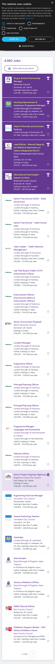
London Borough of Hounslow (27, 252)
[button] (27, 46)
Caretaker (18, 537)
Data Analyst (20, 558)
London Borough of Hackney (27, 205)
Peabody (18, 129)
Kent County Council (23, 609)
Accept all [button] (14, 39)
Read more (30, 18)
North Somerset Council (25, 325)
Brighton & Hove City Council (27, 477)
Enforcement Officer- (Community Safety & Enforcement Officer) (24, 297)
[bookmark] (48, 92)
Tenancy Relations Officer (26, 582)
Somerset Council (22, 84)
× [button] (52, 3)
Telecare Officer (21, 453)
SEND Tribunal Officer (24, 606)
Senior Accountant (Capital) (27, 321)
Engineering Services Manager (28, 495)
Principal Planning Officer (26, 384)
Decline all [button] (40, 39)
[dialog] (27, 25)
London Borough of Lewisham (27, 108)
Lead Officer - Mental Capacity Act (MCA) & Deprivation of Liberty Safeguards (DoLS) (29, 147)
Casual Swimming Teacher (26, 516)
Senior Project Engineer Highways (30, 474)
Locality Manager (22, 342)
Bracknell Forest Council (25, 180)
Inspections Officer (23, 363)
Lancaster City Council (24, 498)
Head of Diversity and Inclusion (29, 126)
